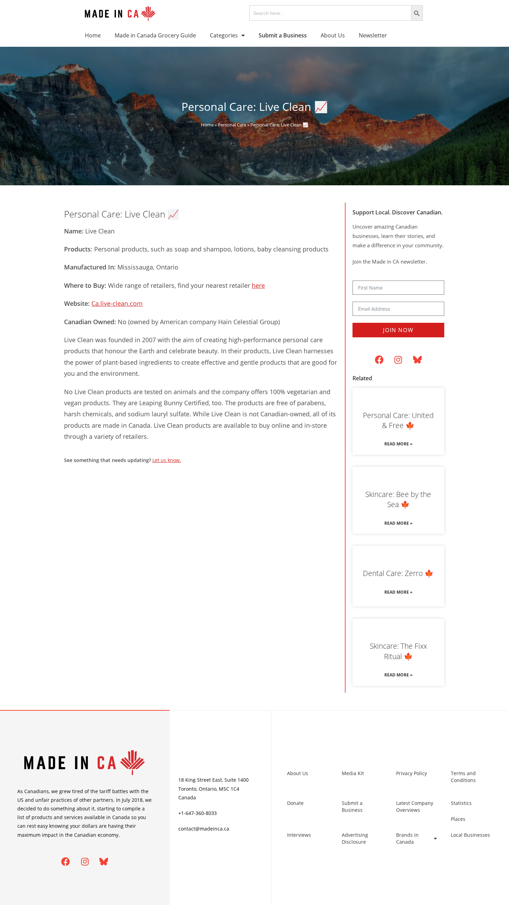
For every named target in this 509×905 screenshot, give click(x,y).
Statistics (461, 803)
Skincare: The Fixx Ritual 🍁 (398, 651)
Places (458, 819)
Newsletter (373, 35)
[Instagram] (398, 360)
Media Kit (353, 773)
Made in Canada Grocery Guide (155, 35)
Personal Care (232, 125)
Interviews (299, 835)
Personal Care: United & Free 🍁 (398, 420)
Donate (295, 803)
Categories (224, 35)
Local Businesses (470, 835)
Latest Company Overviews (414, 806)
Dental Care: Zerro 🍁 (398, 573)
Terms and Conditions (463, 776)
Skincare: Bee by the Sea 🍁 (398, 499)
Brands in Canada (407, 838)
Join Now (398, 330)
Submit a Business (352, 806)
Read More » (398, 444)
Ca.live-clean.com (117, 303)
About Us (333, 35)
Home (93, 35)
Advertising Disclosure (355, 838)
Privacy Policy (411, 773)
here (258, 285)
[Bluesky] (417, 360)
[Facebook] (379, 360)
